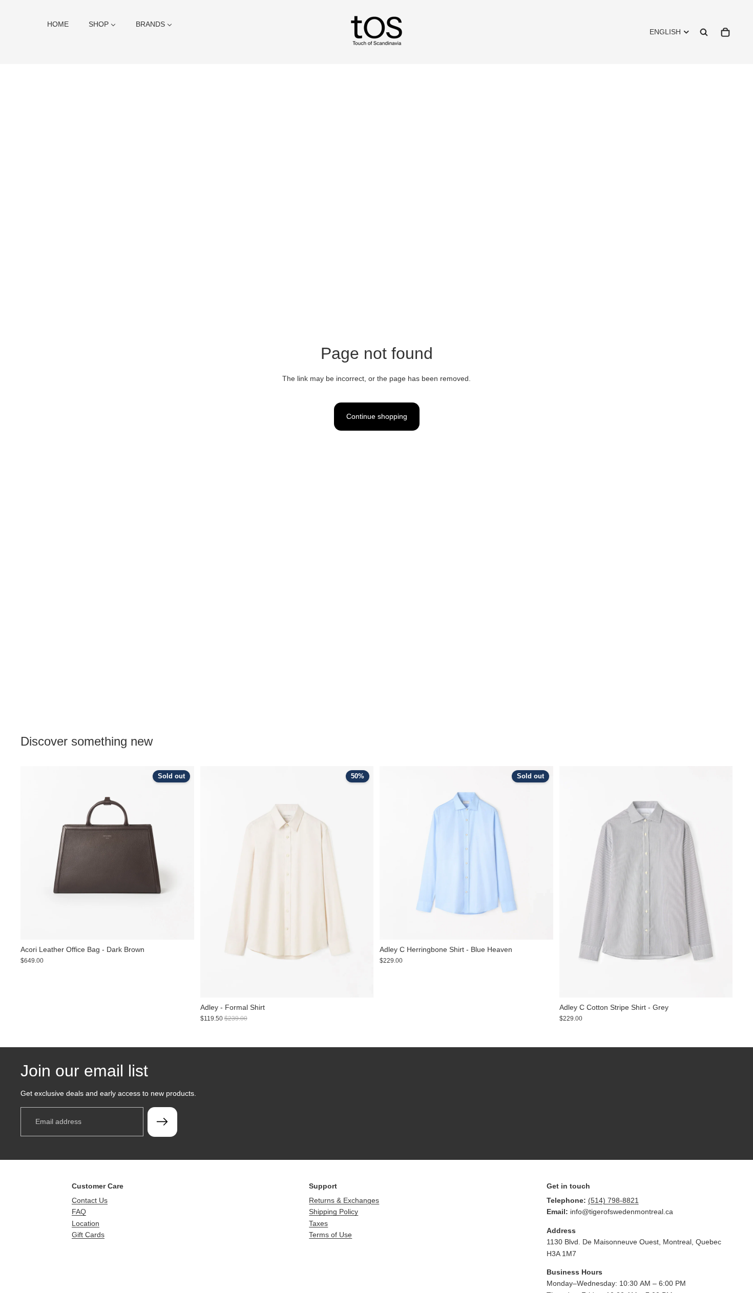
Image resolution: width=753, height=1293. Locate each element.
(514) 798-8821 (613, 1200)
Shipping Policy (333, 1211)
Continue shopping (376, 416)
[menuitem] (58, 24)
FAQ (79, 1211)
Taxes (318, 1223)
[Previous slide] (35, 852)
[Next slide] (178, 852)
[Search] (704, 32)
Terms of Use (330, 1235)
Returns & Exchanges (344, 1200)
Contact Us (90, 1200)
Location (85, 1223)
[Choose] (357, 981)
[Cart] (725, 32)
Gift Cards (88, 1235)
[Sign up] (162, 1121)
